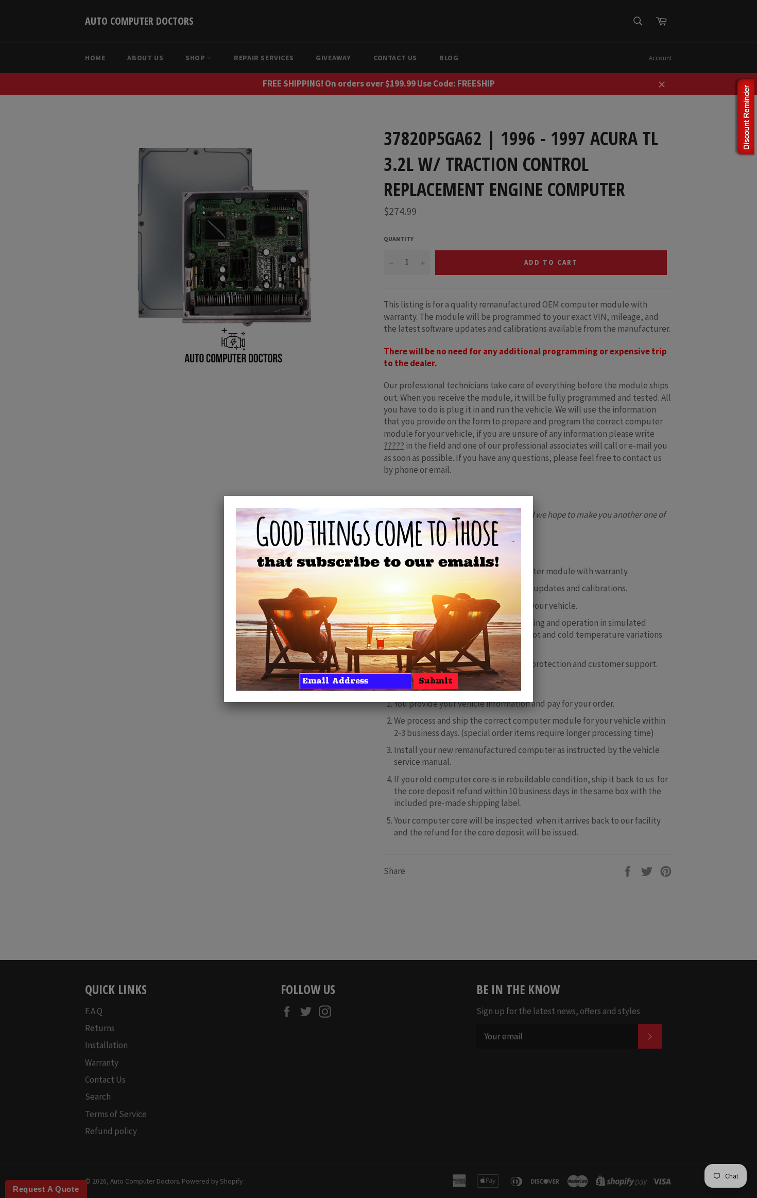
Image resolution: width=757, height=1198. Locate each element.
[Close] (533, 496)
